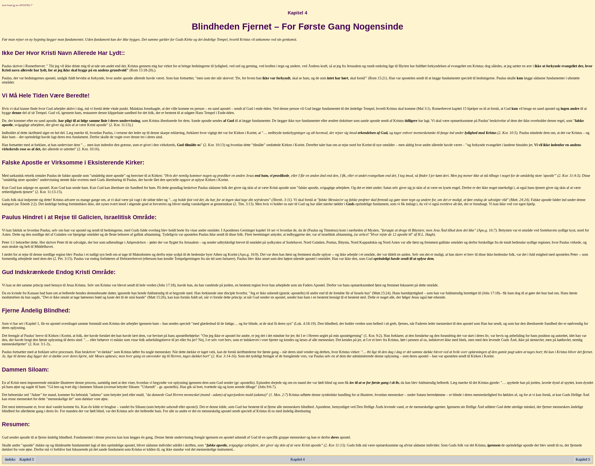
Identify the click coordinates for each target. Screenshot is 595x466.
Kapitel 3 (27, 459)
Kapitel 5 (583, 459)
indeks (10, 459)
